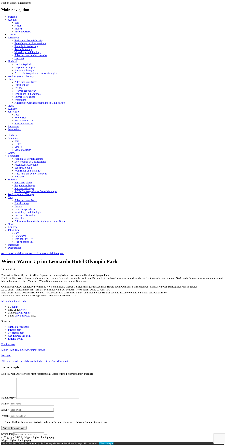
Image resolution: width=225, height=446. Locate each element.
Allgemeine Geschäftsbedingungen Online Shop (39, 102)
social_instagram (55, 253)
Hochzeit (19, 58)
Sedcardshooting (23, 49)
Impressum (13, 126)
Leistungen (13, 37)
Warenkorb (20, 99)
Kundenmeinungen (24, 70)
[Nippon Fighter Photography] (32, 2)
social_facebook (38, 253)
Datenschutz (14, 129)
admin (15, 306)
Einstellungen (106, 443)
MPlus (27, 312)
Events (18, 87)
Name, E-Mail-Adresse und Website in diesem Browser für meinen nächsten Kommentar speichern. (56, 422)
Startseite (12, 16)
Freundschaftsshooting (26, 46)
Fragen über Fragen (24, 67)
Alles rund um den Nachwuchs (30, 55)
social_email (8, 253)
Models (18, 28)
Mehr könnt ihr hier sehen (14, 301)
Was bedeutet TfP (23, 120)
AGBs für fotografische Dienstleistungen (35, 73)
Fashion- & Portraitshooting (28, 40)
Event (19, 312)
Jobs (16, 114)
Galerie (11, 34)
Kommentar (8, 397)
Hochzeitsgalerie (23, 64)
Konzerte (12, 108)
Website (5, 415)
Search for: (7, 433)
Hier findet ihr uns (23, 123)
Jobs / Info (13, 111)
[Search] (45, 434)
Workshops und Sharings (27, 52)
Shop (10, 79)
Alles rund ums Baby (25, 82)
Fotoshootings (21, 85)
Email (5, 409)
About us (12, 19)
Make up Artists (22, 31)
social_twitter (22, 253)
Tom (16, 22)
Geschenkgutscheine (25, 90)
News (11, 105)
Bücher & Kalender (24, 96)
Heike (17, 25)
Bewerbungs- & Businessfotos (30, 43)
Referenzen (20, 117)
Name (5, 403)
